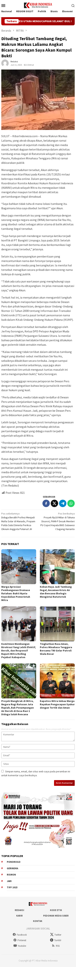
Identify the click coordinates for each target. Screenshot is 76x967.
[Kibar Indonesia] (38, 5)
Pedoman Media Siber (56, 915)
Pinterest (22, 940)
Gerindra (12, 868)
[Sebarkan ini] (46, 503)
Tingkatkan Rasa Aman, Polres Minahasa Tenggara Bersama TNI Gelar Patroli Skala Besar (56, 649)
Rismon (11, 874)
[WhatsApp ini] (71, 503)
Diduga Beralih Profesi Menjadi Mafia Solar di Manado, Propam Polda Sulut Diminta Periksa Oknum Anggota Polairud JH (18, 521)
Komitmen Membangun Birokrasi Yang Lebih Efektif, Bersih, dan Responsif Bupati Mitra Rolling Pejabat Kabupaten (18, 650)
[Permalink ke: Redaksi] (5, 63)
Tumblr (57, 940)
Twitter (57, 934)
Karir (19, 915)
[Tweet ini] (54, 503)
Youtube (22, 945)
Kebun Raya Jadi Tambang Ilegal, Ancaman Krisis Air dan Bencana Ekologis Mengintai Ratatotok (56, 591)
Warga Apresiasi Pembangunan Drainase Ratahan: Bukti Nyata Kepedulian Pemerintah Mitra (15, 593)
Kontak (37, 921)
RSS (58, 945)
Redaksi (19, 910)
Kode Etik (56, 910)
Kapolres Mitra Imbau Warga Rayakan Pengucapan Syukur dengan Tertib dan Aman (57, 704)
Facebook (22, 934)
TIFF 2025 (12, 887)
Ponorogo (13, 861)
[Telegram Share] (62, 503)
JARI (9, 881)
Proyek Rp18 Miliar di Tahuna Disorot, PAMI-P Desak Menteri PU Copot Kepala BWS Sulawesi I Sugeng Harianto (57, 521)
